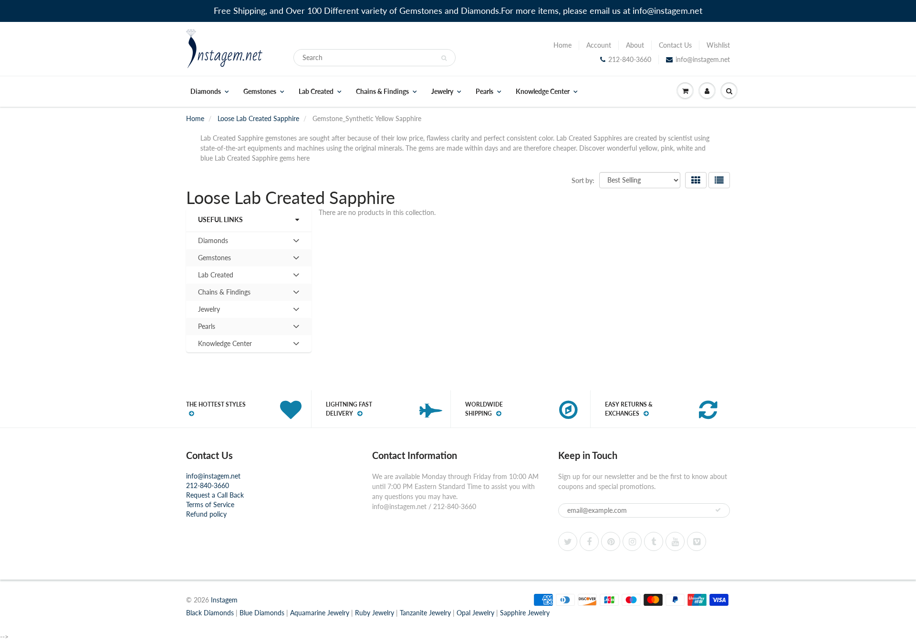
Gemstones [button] (214, 260)
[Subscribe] (718, 510)
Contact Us (675, 45)
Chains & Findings (382, 91)
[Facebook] (589, 541)
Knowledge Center (543, 91)
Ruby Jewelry (374, 613)
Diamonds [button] (213, 242)
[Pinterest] (610, 541)
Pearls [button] (211, 328)
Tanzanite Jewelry (425, 613)
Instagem (224, 600)
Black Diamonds (210, 613)
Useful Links (220, 219)
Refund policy (206, 514)
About (635, 45)
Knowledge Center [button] (225, 345)
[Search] (444, 58)
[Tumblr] (653, 541)
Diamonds (205, 91)
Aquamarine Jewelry (319, 613)
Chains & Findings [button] (224, 294)
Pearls (484, 91)
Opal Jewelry (475, 613)
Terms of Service (210, 504)
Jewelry (442, 91)
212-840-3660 (629, 59)
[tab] (249, 240)
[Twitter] (567, 541)
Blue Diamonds (261, 613)
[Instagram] (632, 541)
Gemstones (259, 91)
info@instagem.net (703, 59)
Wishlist (718, 45)
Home (562, 45)
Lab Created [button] (215, 277)
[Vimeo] (696, 541)
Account (598, 45)
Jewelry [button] (211, 311)
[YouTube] (675, 541)
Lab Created (316, 91)
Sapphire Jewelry (525, 613)
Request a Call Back (215, 495)
